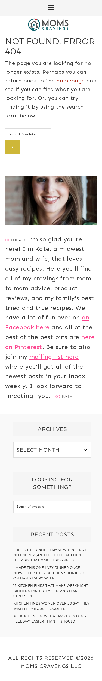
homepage (70, 80)
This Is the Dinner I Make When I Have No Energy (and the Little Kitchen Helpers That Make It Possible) (50, 555)
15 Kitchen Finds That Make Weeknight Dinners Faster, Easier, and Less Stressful (50, 591)
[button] (51, 8)
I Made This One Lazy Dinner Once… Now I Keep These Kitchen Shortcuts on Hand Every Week (49, 572)
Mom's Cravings (51, 24)
